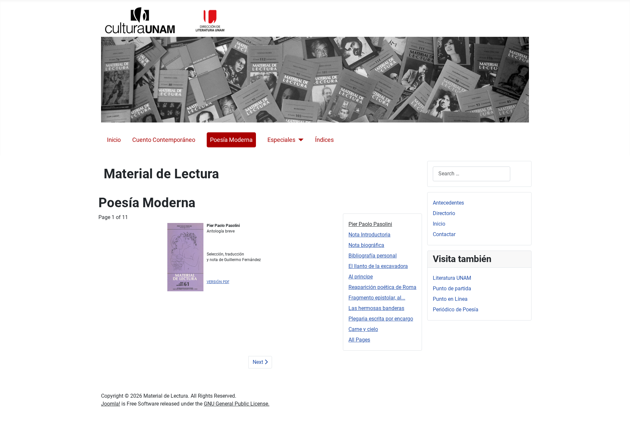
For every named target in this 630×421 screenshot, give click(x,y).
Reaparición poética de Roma (382, 287)
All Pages (359, 340)
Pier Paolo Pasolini (370, 224)
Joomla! (110, 404)
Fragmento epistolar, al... (376, 298)
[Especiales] (299, 139)
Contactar (444, 234)
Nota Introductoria (369, 235)
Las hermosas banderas (376, 308)
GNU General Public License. (236, 404)
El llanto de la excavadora (378, 266)
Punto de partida (452, 288)
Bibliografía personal (372, 256)
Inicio (114, 140)
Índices (324, 140)
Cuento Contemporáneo (163, 140)
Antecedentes (448, 203)
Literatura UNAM (452, 278)
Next (258, 362)
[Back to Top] (618, 409)
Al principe (360, 277)
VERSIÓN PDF (218, 282)
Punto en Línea (450, 299)
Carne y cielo (363, 329)
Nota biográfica (366, 245)
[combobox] (471, 173)
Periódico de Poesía (455, 309)
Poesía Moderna (231, 140)
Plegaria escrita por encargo (380, 319)
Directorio (444, 213)
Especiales (281, 140)
